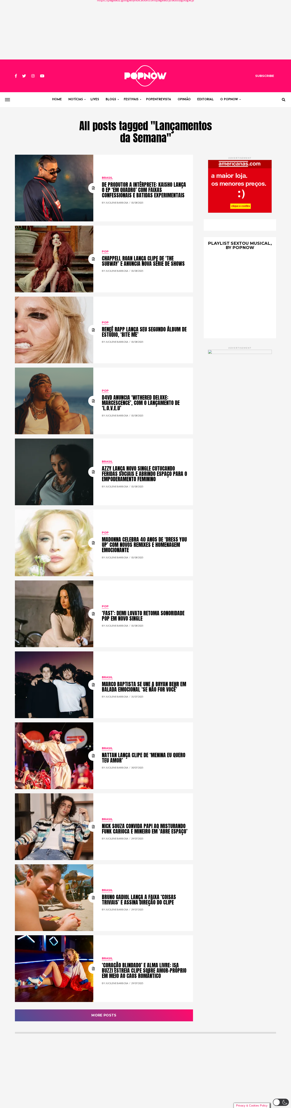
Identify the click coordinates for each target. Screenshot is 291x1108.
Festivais (131, 99)
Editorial (205, 99)
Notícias (75, 99)
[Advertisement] (145, 29)
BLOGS (111, 99)
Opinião (184, 99)
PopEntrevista (158, 99)
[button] (281, 1102)
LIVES (95, 99)
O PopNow (229, 99)
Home (57, 99)
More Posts (103, 1015)
